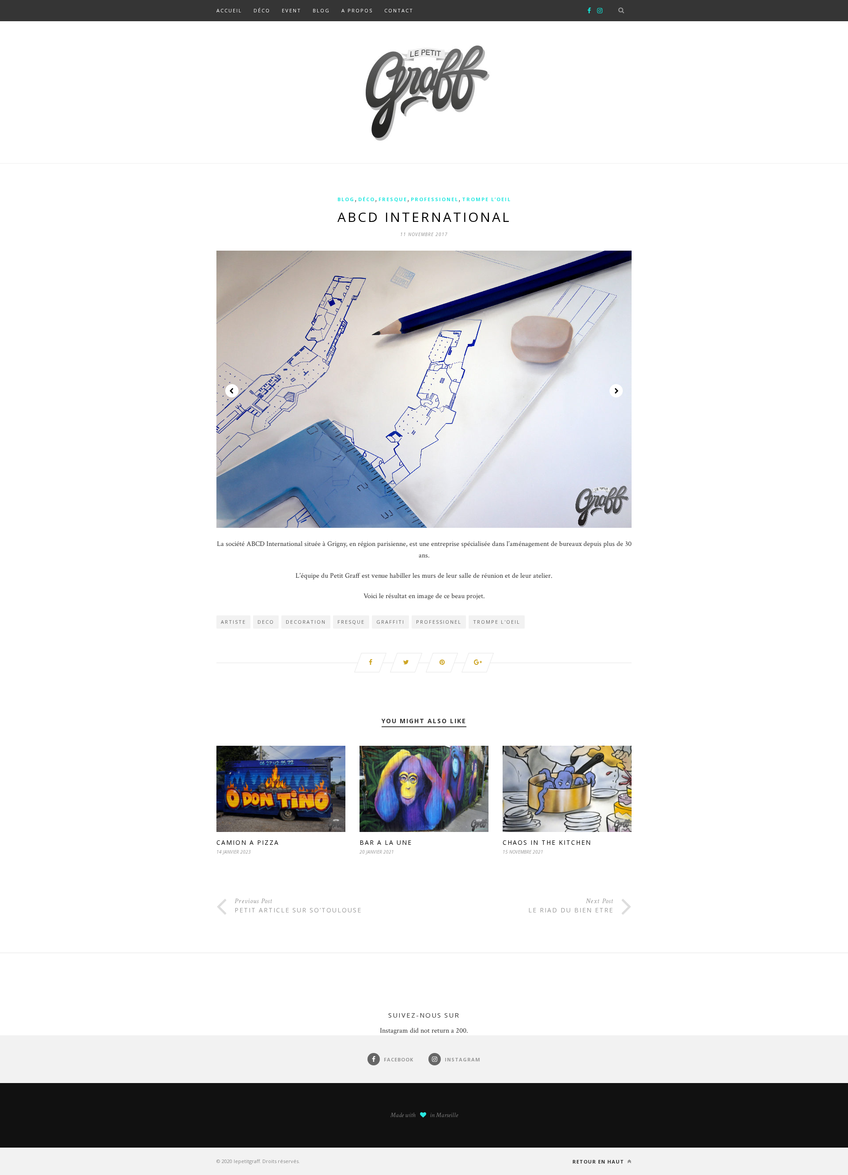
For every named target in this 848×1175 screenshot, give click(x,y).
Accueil (229, 10)
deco (265, 621)
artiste (233, 621)
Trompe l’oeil (486, 199)
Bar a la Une (386, 842)
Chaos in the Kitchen (547, 842)
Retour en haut (599, 1161)
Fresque (393, 199)
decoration (306, 621)
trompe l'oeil (496, 621)
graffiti (390, 621)
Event (291, 10)
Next (616, 390)
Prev (231, 390)
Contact (398, 10)
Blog (321, 10)
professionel (434, 199)
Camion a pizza (247, 842)
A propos (357, 10)
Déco (262, 10)
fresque (351, 621)
